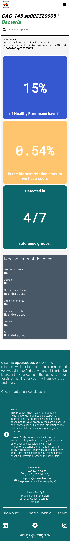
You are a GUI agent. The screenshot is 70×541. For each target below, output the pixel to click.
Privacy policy (11, 513)
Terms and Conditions (38, 513)
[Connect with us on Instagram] (64, 526)
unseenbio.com (34, 391)
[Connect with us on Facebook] (35, 526)
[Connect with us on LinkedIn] (5, 526)
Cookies (62, 513)
